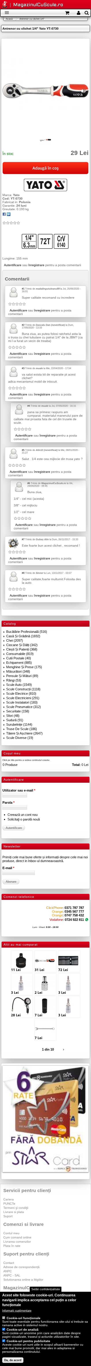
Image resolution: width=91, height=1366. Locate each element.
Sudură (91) (14, 720)
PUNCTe (9, 1203)
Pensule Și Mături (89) (22, 676)
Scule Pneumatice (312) (23, 707)
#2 (23, 325)
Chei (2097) (14, 640)
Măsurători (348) (18, 671)
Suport (8, 1216)
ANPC (7, 1271)
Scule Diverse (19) (19, 738)
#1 (23, 288)
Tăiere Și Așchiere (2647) (24, 733)
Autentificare (12, 265)
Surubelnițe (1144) (19, 724)
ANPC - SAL (11, 1275)
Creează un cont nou (23, 815)
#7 (23, 539)
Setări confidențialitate (45, 1289)
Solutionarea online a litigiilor (23, 1279)
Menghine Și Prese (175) (24, 667)
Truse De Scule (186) (21, 729)
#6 (28, 483)
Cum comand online (17, 1237)
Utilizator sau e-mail (18, 790)
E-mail (8, 868)
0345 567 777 (74, 911)
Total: (76, 765)
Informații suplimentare (16, 1310)
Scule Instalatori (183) (22, 702)
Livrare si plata (13, 1212)
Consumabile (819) (20, 654)
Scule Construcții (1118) (23, 689)
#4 (28, 405)
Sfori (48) (12, 715)
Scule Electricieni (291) (22, 698)
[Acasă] (4, 5)
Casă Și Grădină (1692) (23, 636)
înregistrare (36, 265)
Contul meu (11, 1233)
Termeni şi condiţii (15, 1208)
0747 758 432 (74, 915)
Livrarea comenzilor (17, 1241)
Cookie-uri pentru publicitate (28, 1341)
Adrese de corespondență (21, 1267)
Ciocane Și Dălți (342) (22, 645)
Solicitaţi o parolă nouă (24, 819)
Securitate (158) (17, 711)
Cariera (8, 1199)
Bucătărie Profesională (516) (26, 631)
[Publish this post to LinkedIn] (8, 215)
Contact (8, 1263)
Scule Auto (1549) (19, 685)
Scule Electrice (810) (21, 693)
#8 (23, 573)
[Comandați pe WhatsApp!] (87, 919)
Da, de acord (12, 1360)
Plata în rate (11, 1246)
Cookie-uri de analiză (22, 1329)
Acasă (9, 18)
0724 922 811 (74, 919)
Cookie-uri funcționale (23, 1318)
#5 (23, 450)
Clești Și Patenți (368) (21, 649)
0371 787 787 (74, 908)
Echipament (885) (19, 662)
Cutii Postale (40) (18, 658)
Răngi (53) (13, 680)
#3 (23, 368)
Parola (8, 802)
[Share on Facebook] (4, 215)
